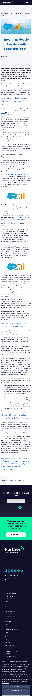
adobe (8, 642)
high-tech (9, 598)
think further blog (11, 654)
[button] (27, 2)
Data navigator (10, 611)
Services (8, 621)
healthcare (9, 591)
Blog (12, 13)
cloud (7, 632)
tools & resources (11, 648)
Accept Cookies (16, 686)
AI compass (9, 609)
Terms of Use (20, 679)
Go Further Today (16, 534)
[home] (12, 2)
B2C (7, 601)
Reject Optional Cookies (16, 690)
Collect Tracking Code (14, 368)
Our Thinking (5, 13)
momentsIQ (9, 614)
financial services (11, 593)
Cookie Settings (16, 694)
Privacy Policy (5, 683)
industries (8, 588)
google (8, 640)
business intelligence (12, 629)
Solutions (8, 606)
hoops (14, 374)
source (3, 113)
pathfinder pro (10, 616)
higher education (11, 596)
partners (8, 637)
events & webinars (11, 651)
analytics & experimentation (14, 627)
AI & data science (11, 624)
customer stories (11, 656)
